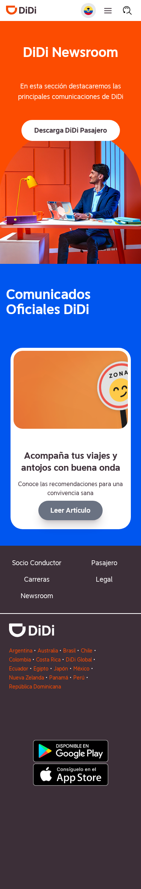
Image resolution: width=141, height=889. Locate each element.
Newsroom (37, 596)
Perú (79, 678)
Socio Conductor (36, 563)
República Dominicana (35, 687)
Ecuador (18, 669)
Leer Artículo (70, 510)
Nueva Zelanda (26, 678)
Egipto (41, 669)
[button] (70, 130)
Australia (48, 651)
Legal (104, 579)
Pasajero (104, 563)
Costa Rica (48, 660)
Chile (86, 651)
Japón (61, 669)
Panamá (58, 678)
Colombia (20, 660)
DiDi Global (79, 660)
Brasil (69, 651)
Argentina (20, 651)
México (81, 669)
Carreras (37, 579)
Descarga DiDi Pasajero (70, 130)
